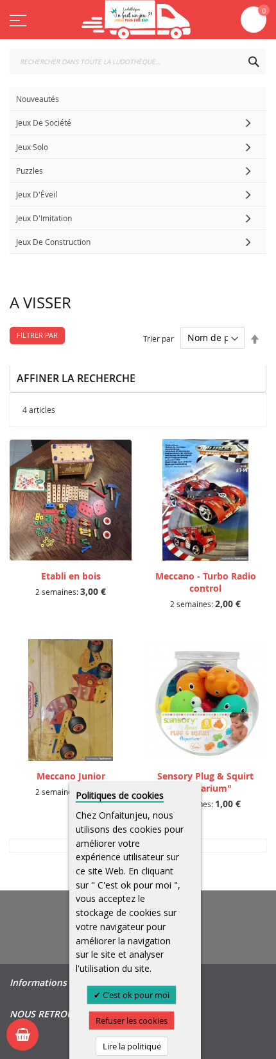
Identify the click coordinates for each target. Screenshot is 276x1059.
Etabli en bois (71, 576)
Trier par (158, 338)
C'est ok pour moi (135, 995)
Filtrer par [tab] (37, 335)
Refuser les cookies (132, 1020)
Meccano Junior (71, 776)
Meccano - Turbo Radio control (205, 582)
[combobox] (138, 61)
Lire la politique (132, 1046)
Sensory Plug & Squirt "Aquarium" (205, 782)
